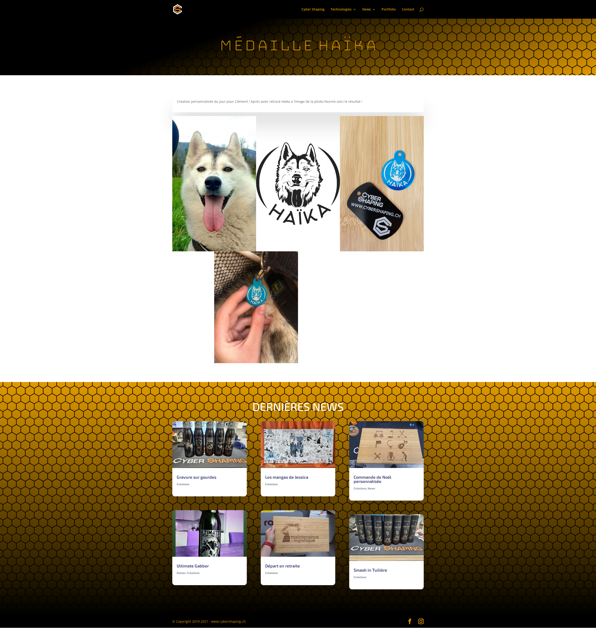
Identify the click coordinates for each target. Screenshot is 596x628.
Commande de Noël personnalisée (372, 479)
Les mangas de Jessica (286, 477)
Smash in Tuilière (370, 570)
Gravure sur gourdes (196, 477)
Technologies (341, 9)
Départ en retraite (282, 565)
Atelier (181, 572)
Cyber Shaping (313, 9)
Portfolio (389, 9)
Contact (408, 9)
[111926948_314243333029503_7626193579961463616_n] (340, 363)
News (366, 9)
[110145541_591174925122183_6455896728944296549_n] (256, 363)
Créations (183, 484)
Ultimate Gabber (193, 565)
